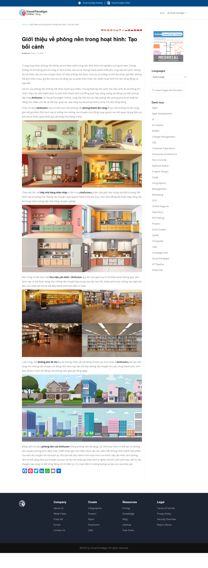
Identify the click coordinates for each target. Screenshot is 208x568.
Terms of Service (166, 508)
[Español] (108, 30)
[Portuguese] (129, 30)
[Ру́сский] (132, 30)
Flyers (91, 519)
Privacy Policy (164, 513)
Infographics (159, 183)
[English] (105, 30)
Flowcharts (94, 524)
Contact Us (59, 530)
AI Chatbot (157, 125)
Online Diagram (160, 206)
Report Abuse (164, 524)
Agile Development (162, 113)
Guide (155, 177)
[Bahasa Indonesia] (120, 30)
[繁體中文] (141, 30)
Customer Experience (163, 148)
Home (25, 24)
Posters (156, 223)
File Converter (159, 159)
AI (153, 119)
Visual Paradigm (160, 258)
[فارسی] (111, 30)
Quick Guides (159, 229)
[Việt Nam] (135, 30)
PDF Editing (158, 217)
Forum (57, 524)
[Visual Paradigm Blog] (33, 14)
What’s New (60, 513)
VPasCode (157, 270)
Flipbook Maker (160, 165)
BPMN (155, 130)
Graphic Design (160, 171)
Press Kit (58, 519)
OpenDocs (157, 212)
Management (159, 188)
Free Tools (128, 530)
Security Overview (166, 519)
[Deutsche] (102, 30)
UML (154, 246)
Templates (157, 241)
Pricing (126, 508)
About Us (59, 508)
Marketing (157, 194)
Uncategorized (160, 252)
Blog (125, 519)
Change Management (163, 136)
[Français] (114, 30)
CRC (154, 142)
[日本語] (123, 30)
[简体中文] (138, 30)
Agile (154, 107)
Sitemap (127, 524)
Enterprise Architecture (164, 154)
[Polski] (126, 30)
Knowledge (128, 513)
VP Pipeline (158, 264)
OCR (154, 200)
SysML (155, 235)
